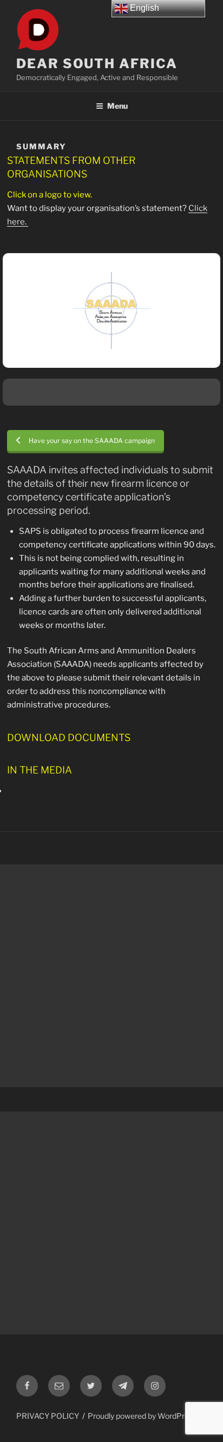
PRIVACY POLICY (47, 1415)
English (143, 7)
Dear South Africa (97, 63)
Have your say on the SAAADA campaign (92, 440)
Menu (117, 105)
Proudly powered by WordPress (142, 1415)
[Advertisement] (111, 975)
